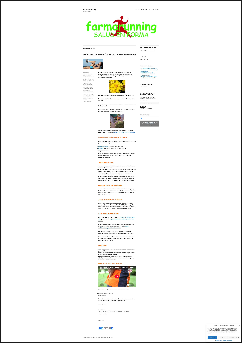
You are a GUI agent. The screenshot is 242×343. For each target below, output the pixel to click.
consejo (84, 94)
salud (92, 87)
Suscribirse (143, 106)
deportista (89, 80)
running (88, 87)
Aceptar (212, 337)
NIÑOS (157, 9)
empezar (85, 84)
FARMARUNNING (144, 114)
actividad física (90, 74)
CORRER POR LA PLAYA (145, 75)
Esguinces (100, 148)
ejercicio (89, 83)
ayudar (84, 75)
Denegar (222, 337)
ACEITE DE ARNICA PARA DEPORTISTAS (109, 54)
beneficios (88, 75)
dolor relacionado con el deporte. (127, 132)
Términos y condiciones (227, 340)
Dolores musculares (103, 146)
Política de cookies (218, 340)
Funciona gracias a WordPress (107, 337)
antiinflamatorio (86, 91)
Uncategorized (86, 88)
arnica (91, 91)
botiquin (85, 76)
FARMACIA (144, 9)
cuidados (92, 79)
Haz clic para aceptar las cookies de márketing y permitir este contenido (149, 124)
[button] (239, 325)
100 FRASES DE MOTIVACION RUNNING (149, 68)
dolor (92, 80)
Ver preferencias (234, 337)
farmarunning (89, 9)
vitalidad (91, 88)
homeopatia (90, 98)
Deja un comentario (87, 101)
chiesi (84, 77)
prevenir (85, 87)
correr (88, 79)
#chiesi (84, 74)
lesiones (115, 132)
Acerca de (137, 9)
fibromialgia (85, 85)
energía (84, 96)
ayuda (84, 93)
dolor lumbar (86, 81)
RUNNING (151, 9)
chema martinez (90, 76)
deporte (84, 80)
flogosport (91, 85)
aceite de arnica (86, 90)
